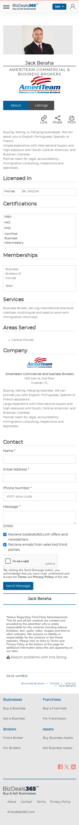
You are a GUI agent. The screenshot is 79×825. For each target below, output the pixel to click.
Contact (26, 801)
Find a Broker (13, 737)
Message (11, 506)
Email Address (16, 469)
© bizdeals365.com (21, 812)
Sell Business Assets (57, 748)
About (16, 105)
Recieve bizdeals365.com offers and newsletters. (38, 537)
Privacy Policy (60, 801)
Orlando (70, 683)
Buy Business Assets (58, 737)
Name (9, 451)
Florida (54, 683)
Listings (41, 105)
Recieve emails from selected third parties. (37, 547)
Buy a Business (14, 708)
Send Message (18, 586)
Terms (41, 801)
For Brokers (12, 748)
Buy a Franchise (54, 708)
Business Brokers (32, 683)
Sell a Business (14, 718)
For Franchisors (54, 718)
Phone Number (17, 488)
